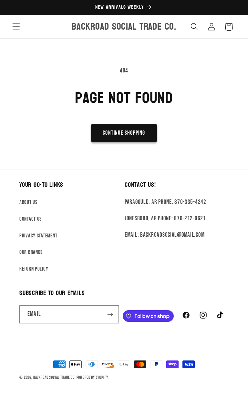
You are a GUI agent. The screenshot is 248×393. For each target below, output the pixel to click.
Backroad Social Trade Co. (54, 377)
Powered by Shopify (92, 377)
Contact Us (30, 219)
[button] (16, 26)
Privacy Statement (38, 236)
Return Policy (33, 269)
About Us (28, 202)
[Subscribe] (110, 314)
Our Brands (31, 252)
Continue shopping (124, 132)
